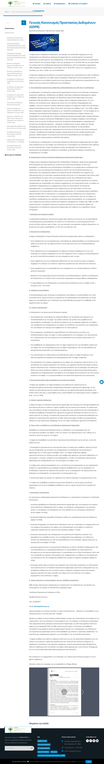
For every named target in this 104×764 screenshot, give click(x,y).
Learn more (81, 761)
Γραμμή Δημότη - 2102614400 (73, 747)
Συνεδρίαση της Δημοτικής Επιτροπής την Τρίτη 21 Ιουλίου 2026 (15, 89)
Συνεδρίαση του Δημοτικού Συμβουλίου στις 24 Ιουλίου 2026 (15, 81)
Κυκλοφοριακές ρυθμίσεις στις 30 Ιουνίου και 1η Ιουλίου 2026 (16, 127)
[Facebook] (87, 740)
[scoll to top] (100, 761)
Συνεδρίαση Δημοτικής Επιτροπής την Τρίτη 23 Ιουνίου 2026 (14, 148)
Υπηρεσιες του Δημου (79, 4)
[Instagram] (90, 740)
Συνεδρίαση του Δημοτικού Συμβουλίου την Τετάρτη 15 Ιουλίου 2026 (15, 97)
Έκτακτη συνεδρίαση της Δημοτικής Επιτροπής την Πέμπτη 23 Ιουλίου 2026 (14, 73)
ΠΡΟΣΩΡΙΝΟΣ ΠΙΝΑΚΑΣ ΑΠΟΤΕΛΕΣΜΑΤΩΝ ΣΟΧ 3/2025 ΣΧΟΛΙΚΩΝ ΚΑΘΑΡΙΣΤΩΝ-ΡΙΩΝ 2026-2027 (16, 57)
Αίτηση (59, 614)
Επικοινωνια (39, 11)
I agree (89, 762)
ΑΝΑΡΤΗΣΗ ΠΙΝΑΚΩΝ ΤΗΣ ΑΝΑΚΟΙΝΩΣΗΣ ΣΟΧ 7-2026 (15, 39)
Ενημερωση (60, 4)
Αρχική (7, 11)
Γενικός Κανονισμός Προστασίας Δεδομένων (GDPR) (62, 24)
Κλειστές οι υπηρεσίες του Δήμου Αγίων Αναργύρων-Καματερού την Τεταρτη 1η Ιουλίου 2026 (15, 119)
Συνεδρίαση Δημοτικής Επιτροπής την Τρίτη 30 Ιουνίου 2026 (14, 134)
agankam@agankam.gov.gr (72, 751)
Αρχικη (37, 4)
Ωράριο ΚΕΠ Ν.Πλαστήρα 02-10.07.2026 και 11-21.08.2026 (15, 141)
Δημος (48, 4)
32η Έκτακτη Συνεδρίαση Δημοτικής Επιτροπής (14, 104)
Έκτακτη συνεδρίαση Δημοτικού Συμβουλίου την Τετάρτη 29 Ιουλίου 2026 (15, 65)
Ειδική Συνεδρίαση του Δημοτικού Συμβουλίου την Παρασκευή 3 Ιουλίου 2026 (15, 110)
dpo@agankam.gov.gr (41, 606)
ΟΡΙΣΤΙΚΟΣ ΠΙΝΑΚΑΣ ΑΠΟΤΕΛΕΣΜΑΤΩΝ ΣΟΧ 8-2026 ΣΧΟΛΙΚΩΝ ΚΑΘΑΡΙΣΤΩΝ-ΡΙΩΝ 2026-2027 (16, 47)
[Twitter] (94, 740)
